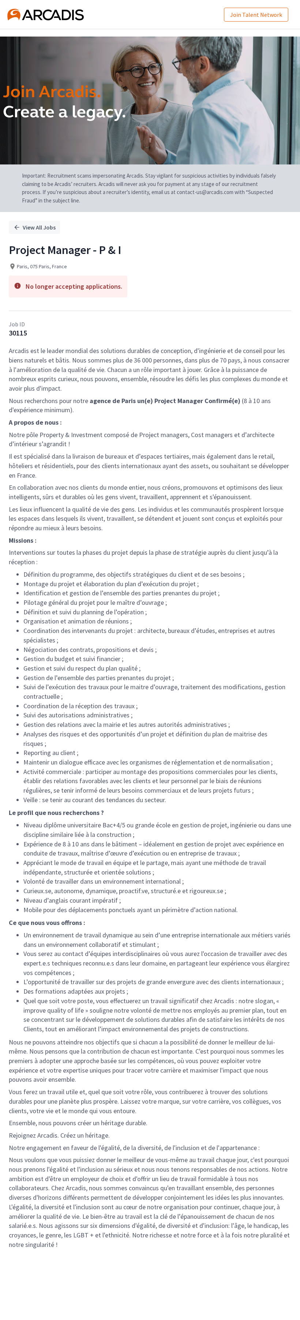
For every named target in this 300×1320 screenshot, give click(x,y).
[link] (45, 14)
